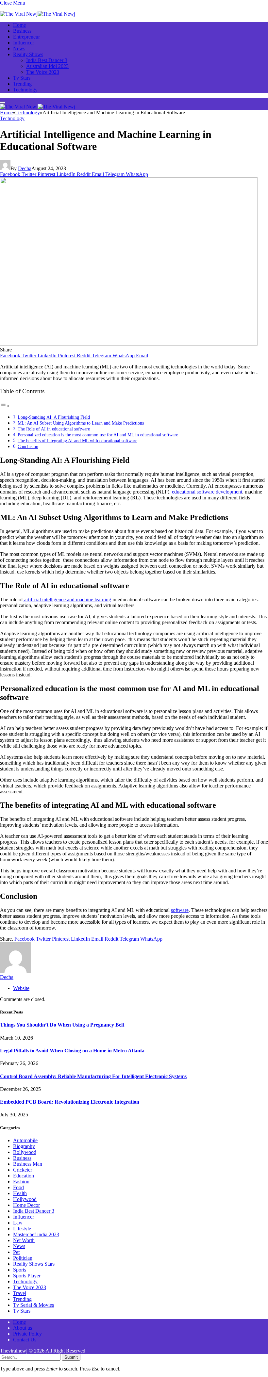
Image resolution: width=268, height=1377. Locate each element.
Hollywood (25, 1199)
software (180, 910)
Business (22, 31)
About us (22, 1328)
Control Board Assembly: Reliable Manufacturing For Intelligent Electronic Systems (93, 1076)
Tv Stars (21, 78)
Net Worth (24, 1240)
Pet (16, 1252)
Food (18, 1187)
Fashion (21, 1181)
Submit (71, 1357)
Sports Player (27, 1275)
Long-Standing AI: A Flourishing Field (54, 417)
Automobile (25, 1140)
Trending (22, 84)
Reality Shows (28, 54)
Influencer (23, 42)
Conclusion (28, 446)
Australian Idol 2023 (47, 66)
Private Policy (27, 1333)
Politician (22, 1258)
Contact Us (24, 1339)
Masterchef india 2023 (36, 1234)
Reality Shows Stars (34, 1264)
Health (20, 1193)
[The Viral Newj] (37, 14)
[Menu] (2, 103)
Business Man (27, 1164)
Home (19, 25)
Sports (19, 1269)
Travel (19, 1293)
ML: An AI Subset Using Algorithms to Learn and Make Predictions (81, 423)
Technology (25, 89)
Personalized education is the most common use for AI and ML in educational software (98, 434)
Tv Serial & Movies (33, 1305)
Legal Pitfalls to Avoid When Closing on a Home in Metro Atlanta (72, 1050)
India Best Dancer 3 (46, 60)
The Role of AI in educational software (54, 428)
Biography (24, 1146)
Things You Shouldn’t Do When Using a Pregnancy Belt (62, 1025)
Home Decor (26, 1205)
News (19, 48)
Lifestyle (22, 1228)
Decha (24, 168)
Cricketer (22, 1170)
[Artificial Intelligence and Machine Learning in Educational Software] (129, 344)
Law (18, 1222)
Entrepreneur (26, 37)
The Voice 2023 (42, 72)
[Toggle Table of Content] (5, 406)
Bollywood (24, 1152)
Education (23, 1175)
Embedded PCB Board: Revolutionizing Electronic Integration (69, 1102)
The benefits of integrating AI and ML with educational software (77, 440)
